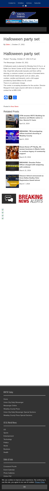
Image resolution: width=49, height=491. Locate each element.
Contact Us (12, 3)
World (6, 446)
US (5, 429)
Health (6, 452)
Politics (6, 442)
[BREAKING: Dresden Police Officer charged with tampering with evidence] (12, 166)
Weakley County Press (12, 409)
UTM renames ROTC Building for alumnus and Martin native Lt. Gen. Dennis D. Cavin (32, 118)
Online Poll (7, 476)
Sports (6, 433)
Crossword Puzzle (10, 466)
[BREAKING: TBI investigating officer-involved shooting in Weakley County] (12, 137)
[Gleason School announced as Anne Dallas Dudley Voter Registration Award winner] (12, 181)
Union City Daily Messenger (13, 402)
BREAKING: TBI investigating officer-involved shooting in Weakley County (30, 133)
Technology (8, 439)
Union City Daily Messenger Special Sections (20, 412)
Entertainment (9, 436)
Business (7, 449)
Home (6, 399)
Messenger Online (10, 405)
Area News (14, 106)
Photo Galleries (9, 473)
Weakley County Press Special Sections (18, 415)
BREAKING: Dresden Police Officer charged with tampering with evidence (31, 165)
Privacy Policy (40, 482)
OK (24, 487)
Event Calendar (9, 470)
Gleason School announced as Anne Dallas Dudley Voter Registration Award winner (31, 178)
